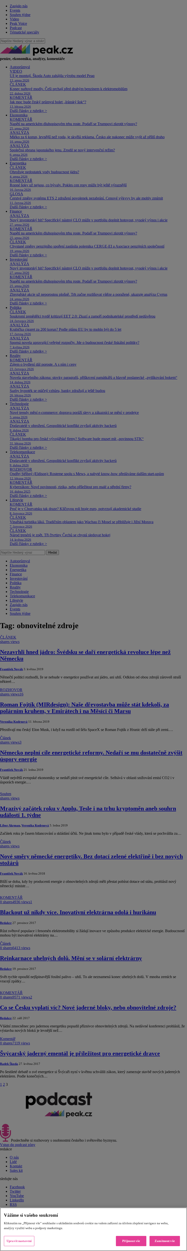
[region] (93, 1229)
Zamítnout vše (165, 1241)
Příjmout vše (131, 1241)
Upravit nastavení (19, 1241)
